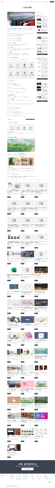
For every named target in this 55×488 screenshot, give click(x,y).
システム (32, 176)
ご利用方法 (12, 176)
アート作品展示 (24, 176)
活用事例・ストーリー (39, 15)
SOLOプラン (8, 176)
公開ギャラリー (32, 1)
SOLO (32, 476)
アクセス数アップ (16, 176)
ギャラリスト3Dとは (25, 1)
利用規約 (7, 485)
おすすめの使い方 (46, 477)
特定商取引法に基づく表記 (11, 485)
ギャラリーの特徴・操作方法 (27, 476)
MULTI (32, 477)
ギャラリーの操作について (40, 476)
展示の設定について (39, 477)
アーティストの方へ (12, 476)
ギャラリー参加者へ (12, 477)
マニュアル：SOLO (18, 477)
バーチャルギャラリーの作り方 (40, 57)
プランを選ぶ (43, 1)
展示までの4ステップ (18, 476)
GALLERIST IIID (2, 1)
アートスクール (20, 176)
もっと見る (42, 54)
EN (52, 0)
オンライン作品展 (29, 176)
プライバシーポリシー (17, 485)
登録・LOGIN (52, 1)
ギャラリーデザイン (37, 1)
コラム (47, 1)
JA (51, 0)
